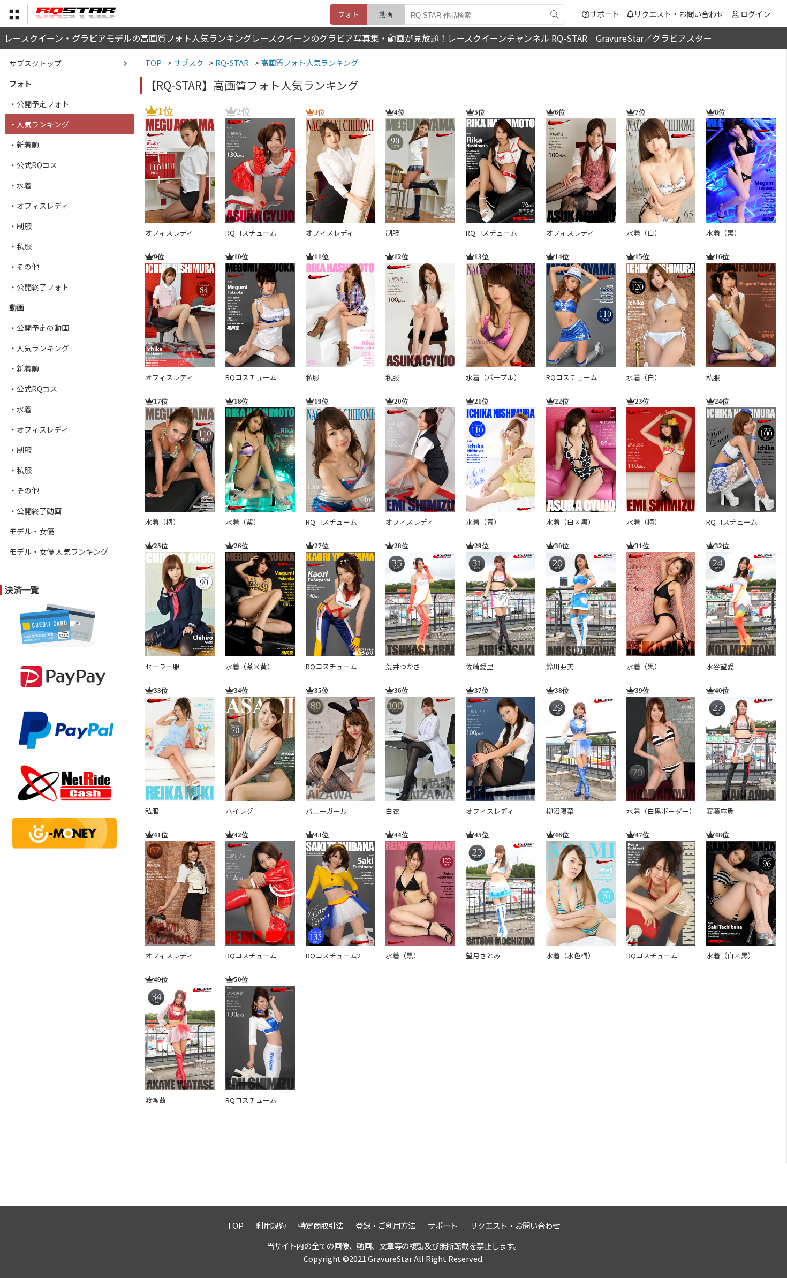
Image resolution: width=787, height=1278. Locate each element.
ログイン (755, 13)
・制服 (20, 226)
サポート (604, 13)
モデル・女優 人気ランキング (58, 551)
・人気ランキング (39, 124)
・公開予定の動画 (39, 327)
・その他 (24, 266)
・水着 (20, 185)
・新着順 (24, 144)
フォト (348, 14)
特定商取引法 (320, 1225)
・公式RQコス (33, 165)
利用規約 (271, 1225)
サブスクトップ (35, 63)
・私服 (20, 246)
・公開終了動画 (35, 510)
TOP (235, 1225)
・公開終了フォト (39, 287)
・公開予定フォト (39, 104)
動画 (386, 14)
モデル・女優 (31, 531)
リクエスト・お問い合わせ (679, 13)
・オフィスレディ (39, 205)
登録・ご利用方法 (385, 1225)
